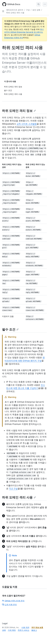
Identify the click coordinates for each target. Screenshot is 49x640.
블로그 (34, 630)
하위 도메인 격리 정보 (17, 111)
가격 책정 (12, 630)
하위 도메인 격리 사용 (15, 12)
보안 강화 (36, 10)
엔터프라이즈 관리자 (14, 10)
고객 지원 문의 (11, 604)
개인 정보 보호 (37, 627)
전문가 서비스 (23, 630)
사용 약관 (25, 627)
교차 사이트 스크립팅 (27, 124)
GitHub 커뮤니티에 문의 (14, 601)
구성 (28, 10)
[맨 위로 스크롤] (43, 634)
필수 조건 (8, 329)
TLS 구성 (13, 488)
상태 (4, 630)
